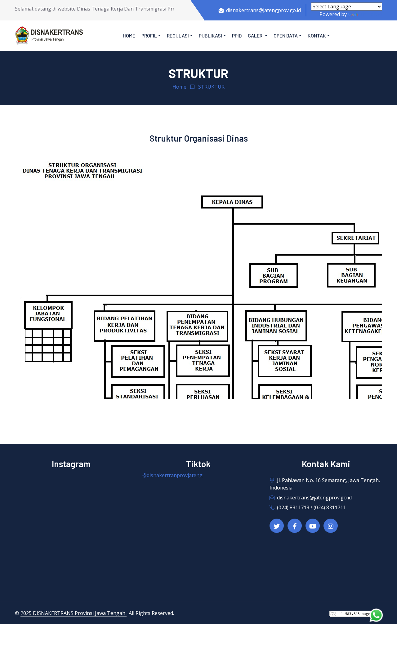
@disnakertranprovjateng (172, 475)
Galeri (256, 35)
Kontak (317, 35)
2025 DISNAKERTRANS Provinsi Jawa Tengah (73, 613)
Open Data (286, 35)
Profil (149, 35)
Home (129, 35)
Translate (370, 14)
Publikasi (210, 35)
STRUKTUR (211, 86)
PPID (237, 35)
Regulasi (178, 35)
